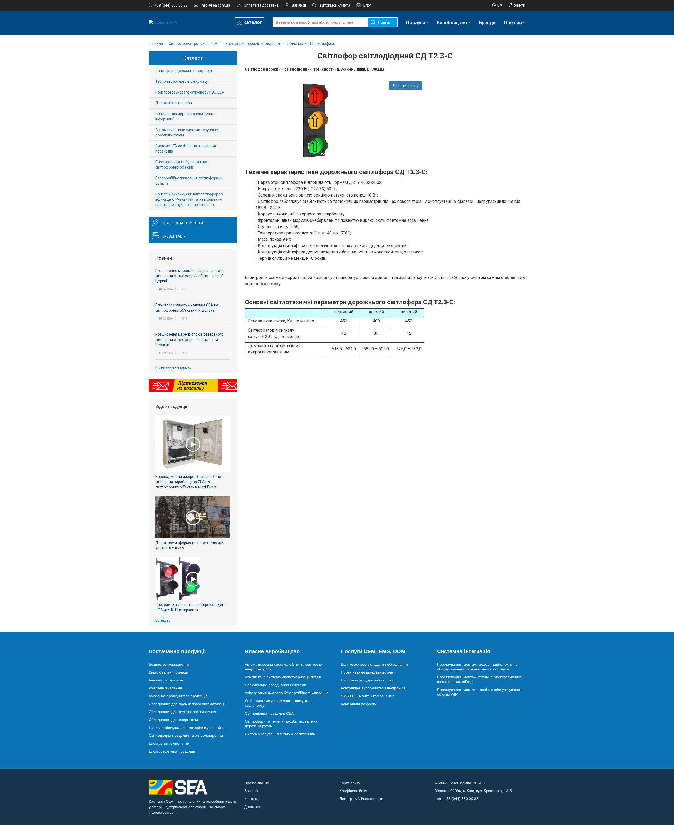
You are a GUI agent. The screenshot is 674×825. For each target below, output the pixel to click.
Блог (367, 5)
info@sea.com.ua (215, 5)
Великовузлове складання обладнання (374, 664)
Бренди (487, 22)
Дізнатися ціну (405, 86)
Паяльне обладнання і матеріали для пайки (187, 727)
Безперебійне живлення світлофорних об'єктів (188, 180)
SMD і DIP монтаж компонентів (367, 696)
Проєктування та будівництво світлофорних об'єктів (181, 164)
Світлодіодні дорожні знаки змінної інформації (185, 116)
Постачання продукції (177, 651)
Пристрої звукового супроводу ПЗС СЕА (189, 92)
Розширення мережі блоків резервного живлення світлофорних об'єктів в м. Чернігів (189, 339)
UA (499, 5)
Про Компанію (256, 783)
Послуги (415, 22)
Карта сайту (350, 783)
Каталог (252, 22)
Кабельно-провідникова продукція (178, 696)
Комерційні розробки (359, 704)
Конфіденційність (354, 791)
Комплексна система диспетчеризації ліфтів (283, 677)
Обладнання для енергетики (173, 720)
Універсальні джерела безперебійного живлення (287, 693)
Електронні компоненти (169, 743)
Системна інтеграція (463, 651)
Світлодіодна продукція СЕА (269, 713)
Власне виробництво (272, 651)
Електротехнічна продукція (172, 751)
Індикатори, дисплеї (166, 680)
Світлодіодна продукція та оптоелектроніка (186, 735)
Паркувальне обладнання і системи (275, 685)
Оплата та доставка (261, 5)
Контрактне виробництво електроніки (373, 688)
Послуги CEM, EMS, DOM (373, 651)
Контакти (252, 799)
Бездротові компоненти (169, 664)
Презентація (174, 236)
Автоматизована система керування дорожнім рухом (187, 132)
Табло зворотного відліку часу (181, 81)
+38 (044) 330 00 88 (171, 5)
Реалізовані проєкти (182, 223)
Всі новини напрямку (173, 367)
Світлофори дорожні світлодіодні (184, 70)
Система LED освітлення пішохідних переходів (186, 148)
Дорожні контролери (173, 103)
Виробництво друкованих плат (367, 680)
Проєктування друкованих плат (368, 672)
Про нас (513, 22)
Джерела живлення (165, 688)
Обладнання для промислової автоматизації (187, 704)
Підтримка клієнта (334, 5)
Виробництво (452, 22)
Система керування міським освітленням (280, 734)
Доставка (252, 806)
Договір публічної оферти (361, 799)
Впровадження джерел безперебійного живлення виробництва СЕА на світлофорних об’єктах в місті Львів (190, 481)
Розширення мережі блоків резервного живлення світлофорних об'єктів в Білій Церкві (189, 275)
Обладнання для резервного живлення (182, 712)
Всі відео (163, 620)
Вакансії (299, 5)
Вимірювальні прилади (168, 672)
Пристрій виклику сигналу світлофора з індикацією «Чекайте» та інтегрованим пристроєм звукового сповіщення (189, 199)
